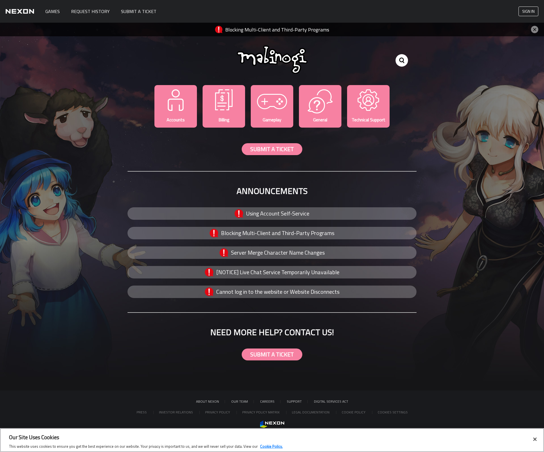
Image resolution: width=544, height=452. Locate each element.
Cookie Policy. (271, 446)
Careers (267, 401)
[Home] (20, 11)
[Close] (535, 439)
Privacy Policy (218, 412)
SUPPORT (294, 401)
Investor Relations (176, 412)
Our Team (239, 401)
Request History (90, 11)
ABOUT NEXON (207, 401)
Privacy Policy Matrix (261, 412)
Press (142, 412)
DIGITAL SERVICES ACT (331, 401)
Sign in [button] (528, 11)
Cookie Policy (354, 412)
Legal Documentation (311, 412)
